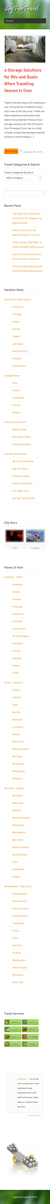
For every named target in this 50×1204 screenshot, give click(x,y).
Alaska (16, 591)
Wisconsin (18, 974)
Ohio (15, 861)
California (17, 306)
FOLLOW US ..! (23, 1079)
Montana (17, 795)
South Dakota (19, 915)
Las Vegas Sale (20, 490)
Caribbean (18, 397)
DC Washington (20, 636)
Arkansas (17, 606)
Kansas (16, 712)
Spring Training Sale (23, 498)
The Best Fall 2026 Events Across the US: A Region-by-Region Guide (27, 218)
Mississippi (18, 771)
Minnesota (18, 763)
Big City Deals (20, 468)
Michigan (17, 756)
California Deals (21, 476)
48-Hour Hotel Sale (22, 461)
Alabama (17, 584)
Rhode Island (19, 901)
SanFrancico (19, 365)
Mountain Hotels (21, 436)
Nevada (16, 810)
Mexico (16, 412)
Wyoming (17, 982)
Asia (14, 382)
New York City (20, 351)
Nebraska (17, 803)
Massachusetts (20, 749)
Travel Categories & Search (18, 172)
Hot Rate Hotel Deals (15, 453)
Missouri (17, 778)
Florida (16, 329)
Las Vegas (17, 343)
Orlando (17, 358)
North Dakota (19, 854)
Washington (19, 960)
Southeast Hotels (21, 444)
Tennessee (18, 923)
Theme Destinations (15, 422)
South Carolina (20, 908)
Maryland (17, 741)
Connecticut (18, 628)
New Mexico (19, 832)
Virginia (16, 952)
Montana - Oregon (14, 788)
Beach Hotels (19, 429)
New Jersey (18, 825)
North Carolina (20, 847)
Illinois (16, 690)
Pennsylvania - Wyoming (17, 886)
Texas (15, 930)
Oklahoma (18, 869)
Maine (15, 734)
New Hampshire (21, 817)
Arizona (16, 599)
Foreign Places (12, 375)
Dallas (15, 321)
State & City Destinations (17, 299)
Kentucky (17, 719)
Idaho (15, 672)
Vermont (17, 945)
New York (17, 839)
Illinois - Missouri (13, 682)
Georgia (16, 658)
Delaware (17, 643)
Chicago (16, 314)
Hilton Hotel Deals (22, 483)
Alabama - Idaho (13, 577)
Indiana (16, 697)
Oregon (16, 876)
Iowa (15, 704)
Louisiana (17, 726)
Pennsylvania (19, 893)
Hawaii (16, 336)
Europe (16, 405)
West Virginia (19, 967)
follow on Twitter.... (35, 1115)
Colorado (17, 621)
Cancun (16, 390)
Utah (15, 937)
